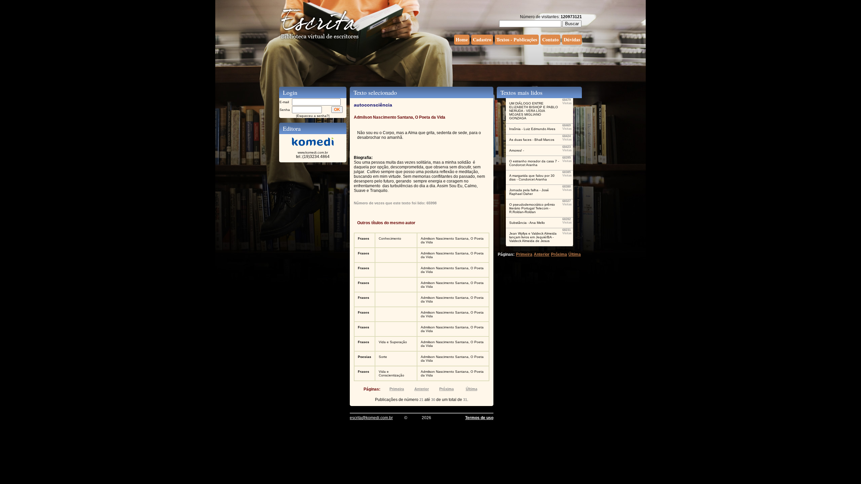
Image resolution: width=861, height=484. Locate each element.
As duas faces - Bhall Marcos (531, 140)
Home (462, 39)
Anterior (421, 389)
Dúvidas (572, 39)
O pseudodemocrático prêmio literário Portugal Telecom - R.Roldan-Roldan (532, 208)
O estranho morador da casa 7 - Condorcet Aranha (534, 163)
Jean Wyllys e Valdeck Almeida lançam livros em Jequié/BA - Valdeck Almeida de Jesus (533, 237)
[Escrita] (320, 39)
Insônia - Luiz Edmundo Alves (532, 129)
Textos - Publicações (516, 39)
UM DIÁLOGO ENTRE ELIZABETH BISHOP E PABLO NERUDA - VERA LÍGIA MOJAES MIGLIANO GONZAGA (533, 111)
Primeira (396, 389)
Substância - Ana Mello (527, 223)
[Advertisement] (430, 65)
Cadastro (482, 39)
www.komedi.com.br (313, 152)
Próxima (446, 389)
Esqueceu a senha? (313, 116)
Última (471, 389)
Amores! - (516, 150)
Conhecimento (390, 238)
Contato (550, 39)
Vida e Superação (393, 342)
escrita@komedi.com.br (371, 417)
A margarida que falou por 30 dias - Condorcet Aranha (532, 177)
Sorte (383, 357)
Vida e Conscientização (391, 373)
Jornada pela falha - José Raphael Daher (529, 192)
